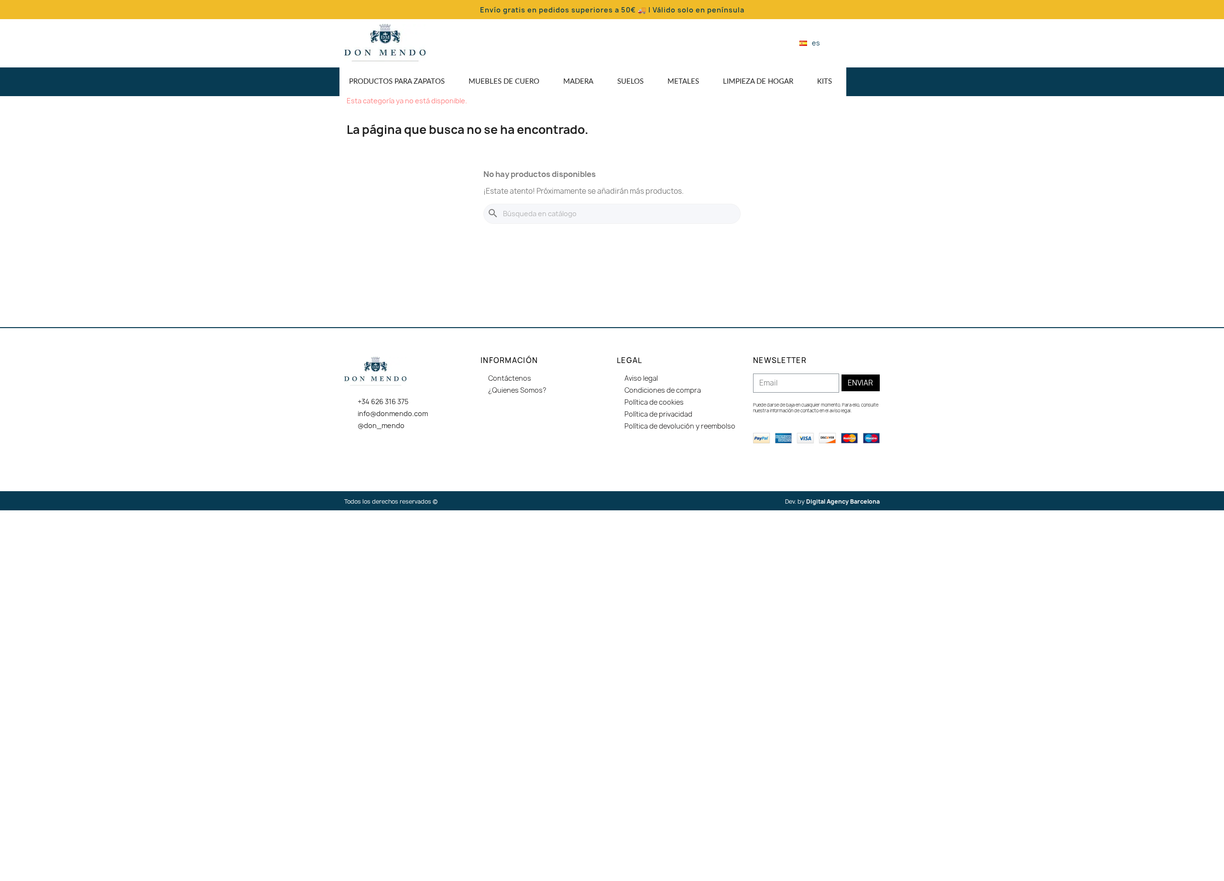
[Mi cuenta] (860, 43)
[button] (843, 43)
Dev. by (832, 501)
